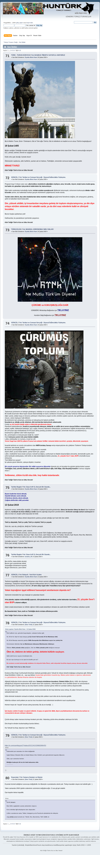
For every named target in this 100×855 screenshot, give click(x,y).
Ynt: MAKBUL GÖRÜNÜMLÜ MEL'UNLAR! (38, 229)
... (9, 50)
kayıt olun (30, 22)
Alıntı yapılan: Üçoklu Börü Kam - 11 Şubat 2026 (20, 629)
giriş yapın (19, 22)
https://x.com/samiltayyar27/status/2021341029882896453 (25, 745)
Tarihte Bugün (16, 487)
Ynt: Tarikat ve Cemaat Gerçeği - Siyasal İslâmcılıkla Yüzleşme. (42, 177)
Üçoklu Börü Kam (31, 57)
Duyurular (15, 777)
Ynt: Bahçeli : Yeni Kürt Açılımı (30, 575)
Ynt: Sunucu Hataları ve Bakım (31, 777)
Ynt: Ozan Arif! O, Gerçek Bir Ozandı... (37, 487)
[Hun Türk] (28, 624)
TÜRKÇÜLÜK (16, 229)
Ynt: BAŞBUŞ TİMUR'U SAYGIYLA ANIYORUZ (48, 55)
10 (20, 50)
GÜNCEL (14, 177)
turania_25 (28, 556)
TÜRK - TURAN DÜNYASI (20, 55)
